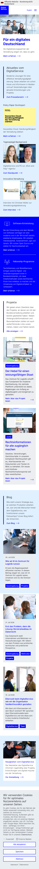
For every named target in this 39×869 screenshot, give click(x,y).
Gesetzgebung (12, 366)
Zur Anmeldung (12, 777)
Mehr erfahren (9, 56)
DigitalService (12, 726)
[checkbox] (4, 839)
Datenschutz (26, 834)
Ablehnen (19, 859)
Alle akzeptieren (19, 844)
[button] (35, 10)
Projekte (24, 586)
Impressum (14, 864)
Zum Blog (10, 523)
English (29, 10)
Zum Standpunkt (10, 173)
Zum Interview (9, 210)
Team (22, 726)
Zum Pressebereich (15, 97)
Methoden (25, 654)
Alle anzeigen (12, 331)
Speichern (20, 852)
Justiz (8, 437)
